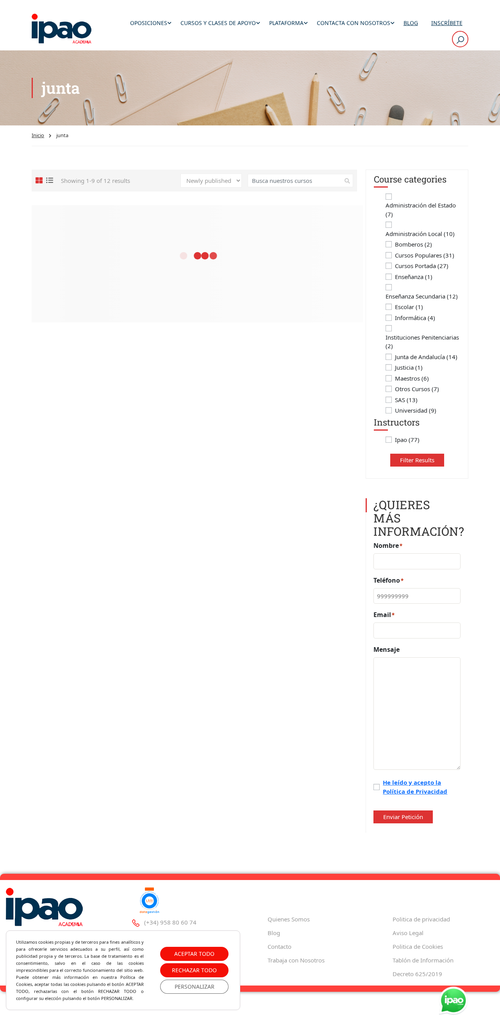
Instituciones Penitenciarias (422, 341)
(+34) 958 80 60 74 (170, 922)
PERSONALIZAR (194, 986)
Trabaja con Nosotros (296, 960)
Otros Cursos (417, 389)
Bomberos (413, 244)
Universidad (415, 410)
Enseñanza (413, 277)
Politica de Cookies (418, 946)
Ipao (407, 440)
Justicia (409, 367)
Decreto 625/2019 (417, 974)
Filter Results (417, 460)
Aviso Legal (408, 933)
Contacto (279, 946)
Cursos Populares (424, 255)
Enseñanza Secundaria (422, 296)
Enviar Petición (403, 817)
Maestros (412, 378)
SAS (406, 400)
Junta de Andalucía (426, 357)
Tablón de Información (423, 960)
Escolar (409, 307)
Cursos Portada (421, 266)
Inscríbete (446, 23)
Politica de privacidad (421, 919)
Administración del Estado (421, 209)
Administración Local (420, 234)
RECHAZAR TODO (194, 970)
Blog (411, 23)
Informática (415, 318)
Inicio (38, 135)
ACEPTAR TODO (194, 953)
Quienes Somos (289, 919)
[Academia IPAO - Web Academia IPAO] (61, 29)
